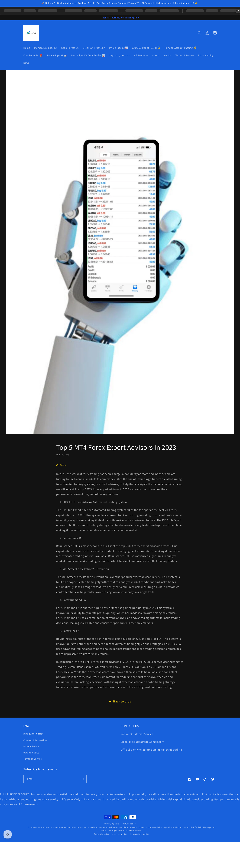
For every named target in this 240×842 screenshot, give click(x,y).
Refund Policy (31, 752)
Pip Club (115, 823)
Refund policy (129, 823)
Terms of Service (32, 758)
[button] (199, 33)
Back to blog (122, 701)
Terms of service (101, 834)
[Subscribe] (82, 779)
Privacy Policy (31, 746)
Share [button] (63, 465)
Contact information (139, 834)
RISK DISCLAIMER (33, 734)
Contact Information (35, 740)
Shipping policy (119, 834)
